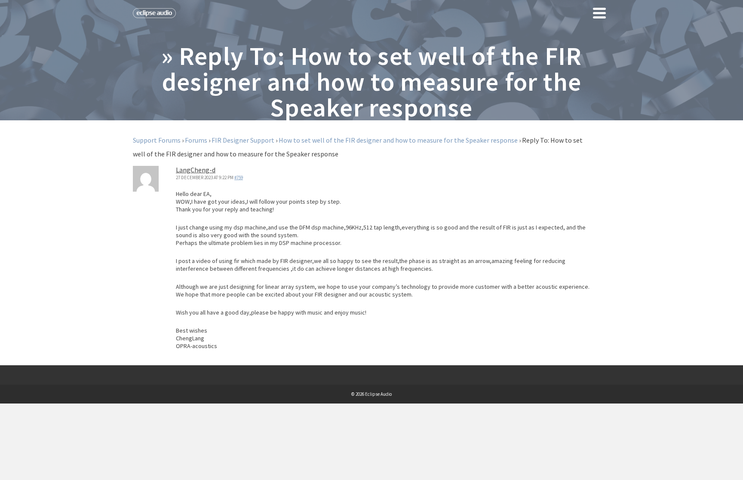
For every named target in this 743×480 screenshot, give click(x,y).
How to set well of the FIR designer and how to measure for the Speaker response (398, 140)
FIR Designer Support (243, 140)
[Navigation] (599, 13)
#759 (238, 177)
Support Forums (157, 140)
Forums (196, 140)
